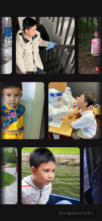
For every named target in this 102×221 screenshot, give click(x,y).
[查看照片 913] (45, 176)
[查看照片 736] (42, 45)
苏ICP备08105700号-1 (76, 213)
